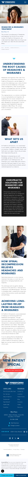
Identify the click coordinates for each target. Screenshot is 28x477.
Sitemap (22, 449)
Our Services (6, 394)
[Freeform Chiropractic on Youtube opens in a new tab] (18, 438)
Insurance (20, 402)
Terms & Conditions (8, 449)
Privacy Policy (16, 449)
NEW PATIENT (14, 362)
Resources (20, 407)
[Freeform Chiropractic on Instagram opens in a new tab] (10, 438)
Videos (19, 404)
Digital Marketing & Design (15, 455)
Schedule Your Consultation (14, 370)
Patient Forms (21, 396)
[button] (2, 471)
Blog (19, 399)
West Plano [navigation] (7, 47)
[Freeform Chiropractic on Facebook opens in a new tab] (13, 438)
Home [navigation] (2, 47)
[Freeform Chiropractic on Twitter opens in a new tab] (15, 438)
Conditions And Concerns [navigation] (14, 47)
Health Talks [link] (6, 404)
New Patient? (6, 402)
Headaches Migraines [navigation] (5, 49)
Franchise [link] (5, 407)
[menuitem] (10, 438)
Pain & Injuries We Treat (9, 391)
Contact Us (20, 391)
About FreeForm (7, 396)
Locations (20, 394)
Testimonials (6, 399)
